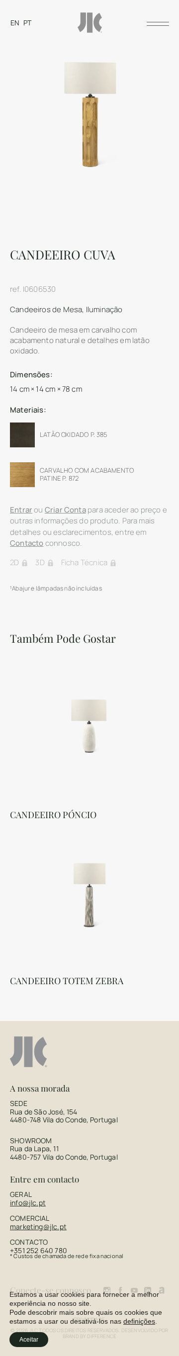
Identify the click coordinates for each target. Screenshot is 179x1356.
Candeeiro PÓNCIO (53, 815)
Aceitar (28, 1339)
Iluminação (104, 309)
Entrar (21, 510)
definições (139, 1321)
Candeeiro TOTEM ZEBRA (66, 981)
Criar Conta (65, 510)
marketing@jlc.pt (38, 1226)
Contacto (26, 543)
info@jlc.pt (28, 1202)
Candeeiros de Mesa (46, 309)
